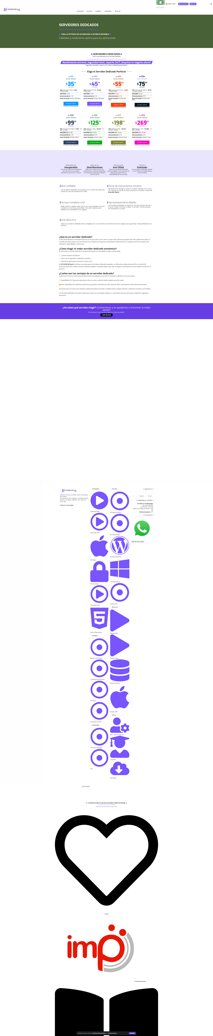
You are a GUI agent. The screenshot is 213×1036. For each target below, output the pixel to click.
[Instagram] (200, 3)
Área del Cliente (113, 192)
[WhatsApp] (202, 3)
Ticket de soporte (144, 512)
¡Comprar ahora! (71, 103)
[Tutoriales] (206, 3)
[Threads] (204, 3)
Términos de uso (112, 1033)
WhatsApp (149, 503)
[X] (133, 494)
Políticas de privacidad (99, 1033)
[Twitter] (198, 3)
